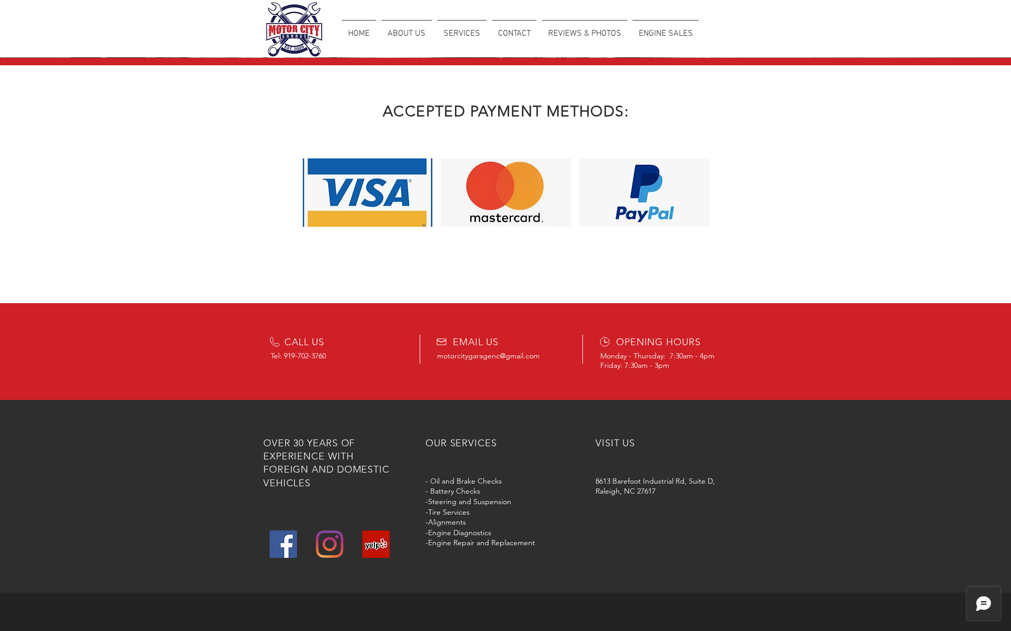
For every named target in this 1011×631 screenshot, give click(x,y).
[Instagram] (329, 544)
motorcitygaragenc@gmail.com (488, 355)
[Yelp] (376, 544)
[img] (367, 192)
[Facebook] (283, 544)
